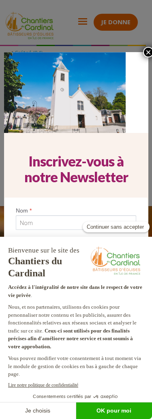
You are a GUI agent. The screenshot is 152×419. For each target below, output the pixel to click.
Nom (24, 210)
